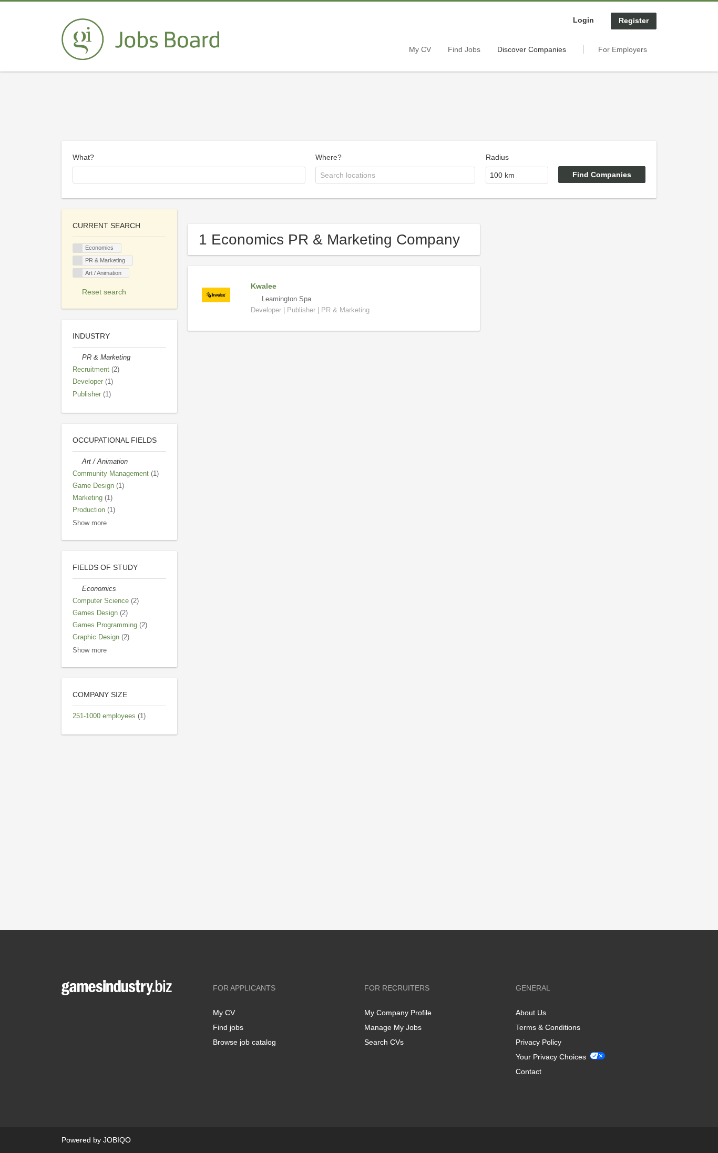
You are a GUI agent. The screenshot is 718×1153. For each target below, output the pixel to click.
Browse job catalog (244, 1042)
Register (634, 20)
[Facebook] (69, 1017)
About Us (531, 1012)
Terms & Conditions (548, 1027)
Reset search (104, 292)
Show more (90, 523)
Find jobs (228, 1027)
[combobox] (189, 175)
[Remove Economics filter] (77, 589)
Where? (328, 157)
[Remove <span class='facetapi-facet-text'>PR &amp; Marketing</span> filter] (78, 260)
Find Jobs (464, 49)
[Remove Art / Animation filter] (77, 461)
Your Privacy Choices (551, 1057)
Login (583, 20)
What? (83, 157)
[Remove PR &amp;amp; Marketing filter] (77, 357)
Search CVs (384, 1042)
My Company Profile (398, 1012)
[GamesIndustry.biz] (140, 39)
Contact (528, 1071)
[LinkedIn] (102, 1017)
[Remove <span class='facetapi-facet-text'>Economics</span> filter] (78, 248)
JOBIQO (117, 1140)
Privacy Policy (538, 1042)
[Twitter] (86, 1017)
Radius (497, 157)
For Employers (622, 49)
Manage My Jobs (393, 1027)
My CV (420, 49)
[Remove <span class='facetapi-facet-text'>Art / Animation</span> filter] (78, 273)
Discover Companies (531, 49)
